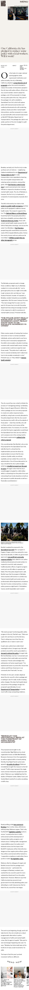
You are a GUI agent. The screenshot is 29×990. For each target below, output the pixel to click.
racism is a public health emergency (12, 206)
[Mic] (3, 3)
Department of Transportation (10, 689)
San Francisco (19, 228)
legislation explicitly (15, 832)
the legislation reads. (17, 858)
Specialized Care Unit (7, 549)
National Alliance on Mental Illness (16, 213)
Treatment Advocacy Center (9, 220)
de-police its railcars (13, 764)
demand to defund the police (10, 653)
